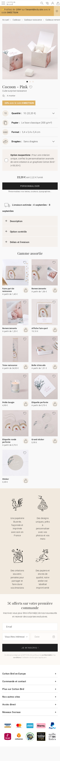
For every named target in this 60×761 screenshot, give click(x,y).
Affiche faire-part (40, 328)
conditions (17, 657)
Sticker (5, 479)
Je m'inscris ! (30, 648)
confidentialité (47, 655)
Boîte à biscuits (39, 365)
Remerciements (39, 288)
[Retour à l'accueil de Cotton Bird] (11, 4)
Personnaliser (30, 186)
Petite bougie (8, 402)
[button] (57, 11)
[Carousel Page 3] (33, 81)
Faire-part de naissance (8, 289)
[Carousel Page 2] (30, 81)
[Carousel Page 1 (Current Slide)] (27, 81)
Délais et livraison (19, 242)
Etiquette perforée (40, 402)
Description (16, 221)
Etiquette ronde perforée (9, 440)
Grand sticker (38, 439)
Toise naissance (9, 365)
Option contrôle (18, 231)
